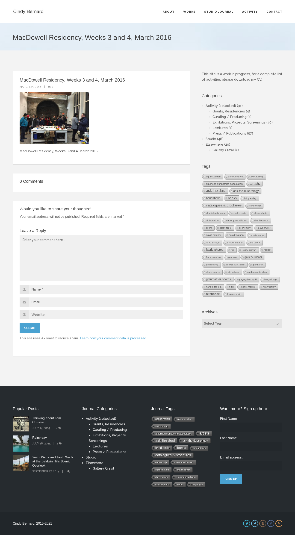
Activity (250, 11)
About (168, 11)
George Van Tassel (235, 264)
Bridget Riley (250, 198)
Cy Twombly (245, 227)
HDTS (231, 286)
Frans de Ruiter (213, 257)
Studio (211, 139)
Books (232, 198)
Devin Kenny (257, 235)
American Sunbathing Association (224, 183)
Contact (274, 11)
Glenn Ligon (233, 272)
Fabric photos (214, 249)
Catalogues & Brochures (224, 205)
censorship (255, 205)
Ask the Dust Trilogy (246, 191)
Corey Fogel (225, 227)
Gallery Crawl (223, 150)
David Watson (236, 235)
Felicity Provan (249, 250)
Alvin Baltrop (257, 176)
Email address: (231, 457)
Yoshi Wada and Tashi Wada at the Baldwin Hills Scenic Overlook (53, 461)
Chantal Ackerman (215, 213)
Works (189, 11)
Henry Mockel (248, 286)
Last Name (228, 438)
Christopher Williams (236, 220)
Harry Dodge (270, 279)
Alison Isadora (235, 176)
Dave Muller (264, 227)
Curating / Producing (229, 117)
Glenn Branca (213, 272)
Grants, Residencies (228, 111)
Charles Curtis (239, 213)
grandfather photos (218, 279)
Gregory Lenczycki (248, 279)
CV (259, 79)
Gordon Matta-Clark (257, 272)
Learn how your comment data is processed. (113, 338)
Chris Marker (212, 220)
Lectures (220, 128)
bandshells (213, 198)
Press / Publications (229, 133)
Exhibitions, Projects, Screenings (239, 122)
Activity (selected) (221, 106)
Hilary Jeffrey (269, 286)
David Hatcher (213, 235)
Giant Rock (258, 264)
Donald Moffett (235, 242)
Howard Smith (234, 294)
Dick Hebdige (213, 242)
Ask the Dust (216, 191)
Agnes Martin (213, 176)
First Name (228, 418)
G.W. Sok (232, 257)
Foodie (267, 249)
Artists (255, 183)
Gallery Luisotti (253, 257)
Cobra (209, 227)
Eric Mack (255, 242)
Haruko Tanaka (213, 286)
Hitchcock (213, 294)
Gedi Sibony (212, 264)
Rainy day (39, 437)
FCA (232, 250)
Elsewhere (214, 144)
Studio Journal (218, 11)
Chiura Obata (260, 213)
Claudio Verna (261, 220)
